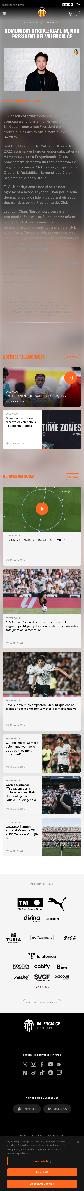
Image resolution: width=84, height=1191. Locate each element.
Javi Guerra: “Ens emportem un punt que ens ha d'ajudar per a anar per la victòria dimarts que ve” (42, 707)
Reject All (42, 1172)
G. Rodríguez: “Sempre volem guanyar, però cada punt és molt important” (22, 748)
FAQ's (23, 1135)
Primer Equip (13, 535)
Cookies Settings (42, 1161)
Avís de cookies (55, 1135)
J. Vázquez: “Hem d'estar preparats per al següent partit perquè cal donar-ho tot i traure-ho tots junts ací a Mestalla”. (42, 626)
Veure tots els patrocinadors (42, 1002)
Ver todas (72, 357)
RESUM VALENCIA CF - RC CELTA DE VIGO (35, 540)
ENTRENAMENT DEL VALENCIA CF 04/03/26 (37, 396)
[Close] (77, 1142)
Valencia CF (31, 22)
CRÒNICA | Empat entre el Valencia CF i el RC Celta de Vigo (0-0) (22, 832)
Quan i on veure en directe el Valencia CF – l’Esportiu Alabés (22, 422)
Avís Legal (36, 1135)
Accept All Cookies (42, 1183)
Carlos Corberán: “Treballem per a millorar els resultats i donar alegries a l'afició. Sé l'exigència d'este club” (21, 794)
